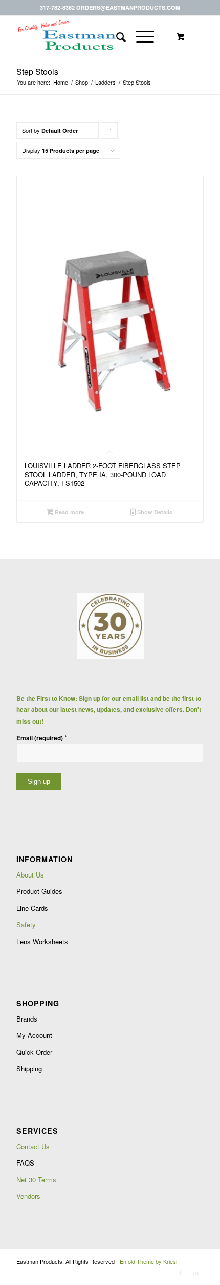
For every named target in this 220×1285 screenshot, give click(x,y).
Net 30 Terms (36, 1180)
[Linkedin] (196, 1272)
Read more (68, 512)
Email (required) (41, 737)
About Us (30, 875)
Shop (81, 82)
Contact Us (33, 1146)
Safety (26, 924)
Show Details (154, 512)
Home (60, 82)
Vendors (28, 1196)
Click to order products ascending (109, 132)
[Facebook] (180, 1272)
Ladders (105, 82)
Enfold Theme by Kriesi (148, 1261)
